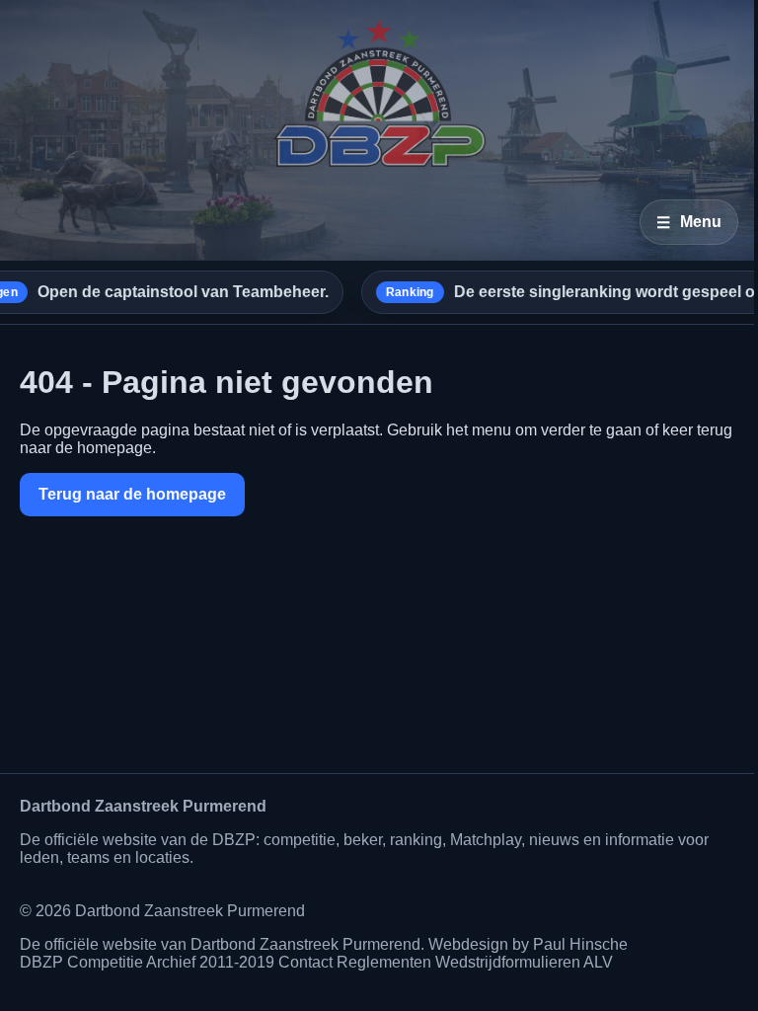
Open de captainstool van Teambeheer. (151, 291)
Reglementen (384, 962)
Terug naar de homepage (132, 494)
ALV (598, 962)
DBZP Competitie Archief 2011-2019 (147, 962)
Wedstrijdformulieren (507, 962)
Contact (305, 962)
